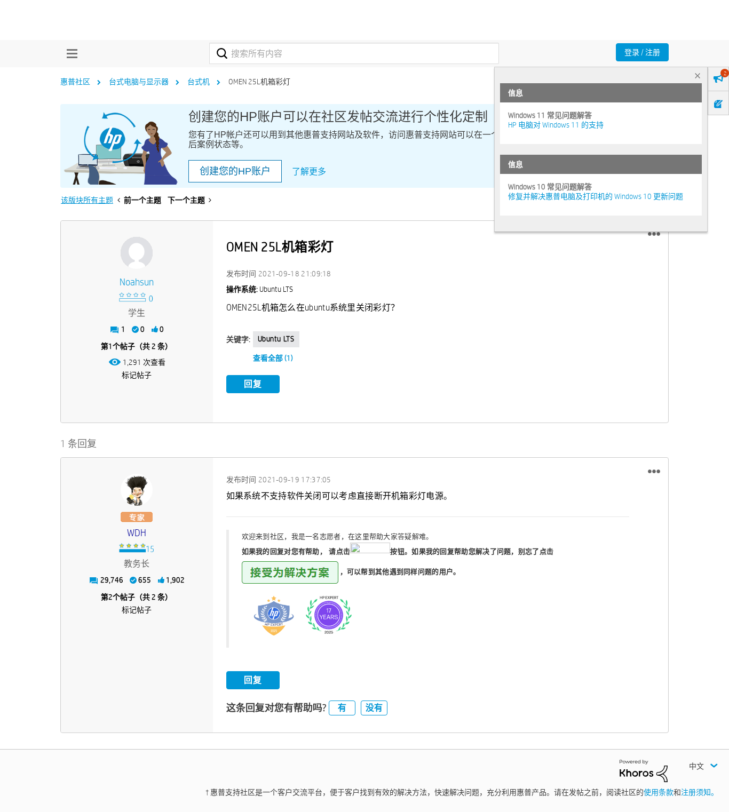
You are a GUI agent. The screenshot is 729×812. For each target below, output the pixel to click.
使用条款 (658, 792)
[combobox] (354, 53)
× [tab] (697, 75)
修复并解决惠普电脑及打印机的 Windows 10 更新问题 (595, 196)
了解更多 (309, 171)
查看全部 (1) (273, 358)
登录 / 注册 (642, 52)
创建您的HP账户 (235, 171)
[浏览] (69, 53)
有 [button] (342, 707)
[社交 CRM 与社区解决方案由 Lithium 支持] (644, 770)
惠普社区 (75, 81)
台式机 (198, 81)
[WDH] (137, 490)
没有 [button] (374, 707)
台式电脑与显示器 (139, 81)
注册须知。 (699, 792)
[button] (654, 234)
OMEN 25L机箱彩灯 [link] (259, 81)
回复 (253, 383)
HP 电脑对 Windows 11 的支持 (556, 125)
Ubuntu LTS (276, 339)
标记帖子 (137, 375)
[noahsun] (137, 253)
